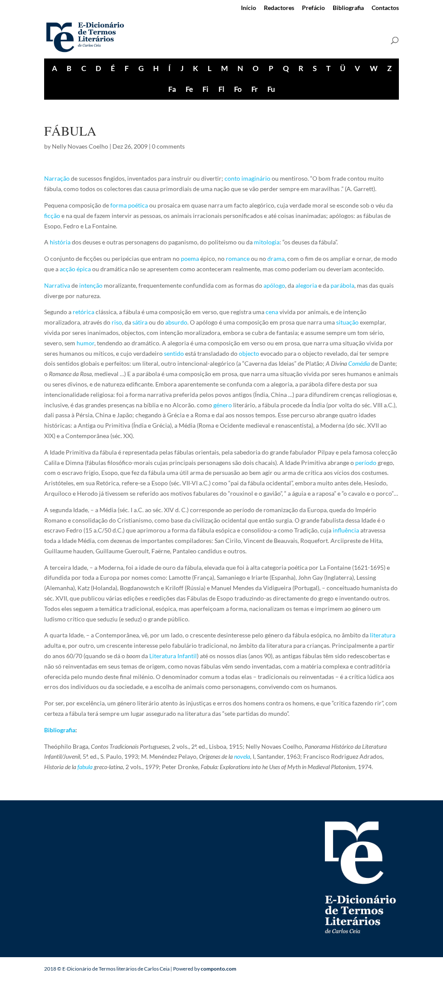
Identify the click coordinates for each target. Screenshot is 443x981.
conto (232, 178)
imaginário (255, 178)
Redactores (279, 8)
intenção (91, 285)
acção (67, 269)
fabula (85, 766)
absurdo (176, 322)
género (222, 405)
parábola (342, 285)
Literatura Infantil (173, 655)
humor (85, 343)
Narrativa (57, 285)
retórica (83, 311)
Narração (57, 178)
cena (272, 311)
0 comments (168, 146)
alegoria (306, 285)
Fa (172, 89)
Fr (254, 89)
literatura (382, 635)
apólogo (274, 285)
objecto (249, 353)
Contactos (385, 8)
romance (238, 258)
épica (84, 269)
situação (347, 322)
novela (242, 756)
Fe (189, 89)
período (365, 462)
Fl (221, 89)
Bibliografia (348, 8)
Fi (205, 89)
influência (346, 530)
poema (190, 258)
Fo (237, 89)
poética (138, 205)
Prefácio (313, 8)
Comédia (359, 363)
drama (276, 258)
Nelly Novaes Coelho (80, 146)
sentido (174, 353)
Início (248, 8)
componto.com (218, 968)
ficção (52, 215)
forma (118, 205)
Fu (271, 89)
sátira (140, 322)
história (60, 242)
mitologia (266, 242)
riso (117, 322)
